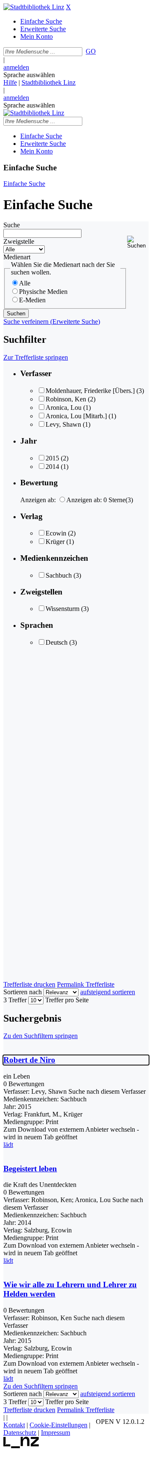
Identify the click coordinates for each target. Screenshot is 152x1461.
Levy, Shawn (63, 424)
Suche (11, 225)
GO (91, 51)
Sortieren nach (22, 992)
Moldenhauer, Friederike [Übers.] (90, 390)
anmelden (16, 67)
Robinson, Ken (66, 399)
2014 (52, 466)
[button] (138, 242)
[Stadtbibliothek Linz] (33, 7)
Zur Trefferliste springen (35, 357)
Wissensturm (62, 608)
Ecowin (56, 533)
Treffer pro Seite (67, 1000)
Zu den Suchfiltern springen (40, 1035)
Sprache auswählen (29, 74)
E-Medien (32, 300)
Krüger (55, 541)
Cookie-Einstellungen (58, 1425)
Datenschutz (19, 1432)
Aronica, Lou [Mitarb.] (76, 416)
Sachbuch (59, 575)
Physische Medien (43, 291)
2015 (52, 458)
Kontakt (14, 1425)
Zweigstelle (18, 241)
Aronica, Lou (63, 407)
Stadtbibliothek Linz (49, 82)
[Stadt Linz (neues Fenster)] (21, 1446)
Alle (24, 283)
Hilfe (10, 82)
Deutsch (57, 642)
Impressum (55, 1432)
